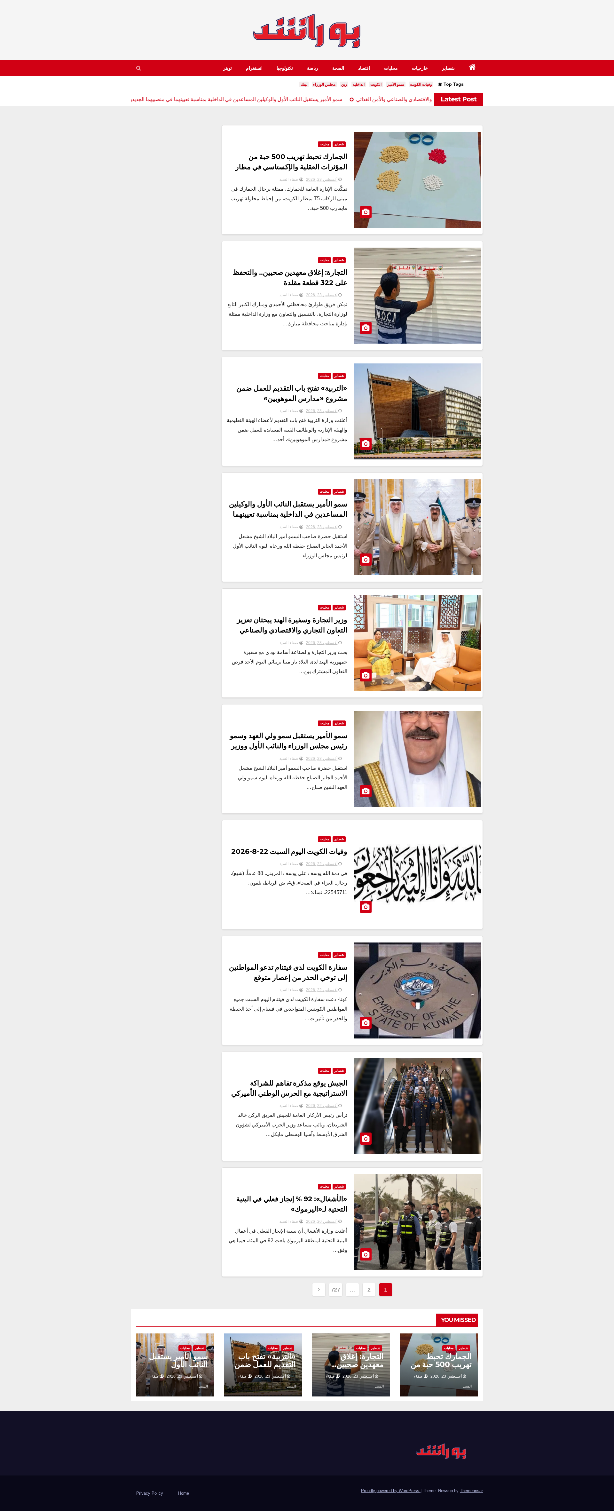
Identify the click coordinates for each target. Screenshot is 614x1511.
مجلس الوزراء (324, 84)
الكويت (376, 84)
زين (344, 84)
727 (335, 1289)
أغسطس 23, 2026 (321, 179)
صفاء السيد (289, 179)
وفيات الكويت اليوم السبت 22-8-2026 (289, 851)
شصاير (448, 68)
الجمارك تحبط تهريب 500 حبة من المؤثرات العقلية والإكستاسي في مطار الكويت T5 (291, 166)
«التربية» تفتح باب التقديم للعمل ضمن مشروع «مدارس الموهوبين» (265, 1368)
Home (183, 1493)
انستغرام (254, 68)
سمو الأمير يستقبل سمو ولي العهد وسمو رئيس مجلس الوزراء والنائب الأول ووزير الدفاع (288, 745)
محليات (391, 68)
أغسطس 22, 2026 (321, 864)
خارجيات (420, 68)
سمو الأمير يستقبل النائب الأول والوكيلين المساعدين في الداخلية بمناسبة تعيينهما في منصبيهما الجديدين (288, 514)
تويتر (227, 68)
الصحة (338, 68)
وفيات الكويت (421, 84)
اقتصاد (364, 68)
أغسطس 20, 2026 (321, 1221)
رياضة (312, 68)
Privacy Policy (149, 1493)
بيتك (304, 84)
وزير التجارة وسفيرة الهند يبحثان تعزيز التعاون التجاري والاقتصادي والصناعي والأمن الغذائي (292, 630)
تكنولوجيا (285, 68)
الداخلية (359, 84)
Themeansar (471, 1490)
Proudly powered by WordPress (391, 1490)
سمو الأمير (395, 84)
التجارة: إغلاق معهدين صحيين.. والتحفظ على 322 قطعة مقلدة (354, 1368)
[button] (138, 68)
